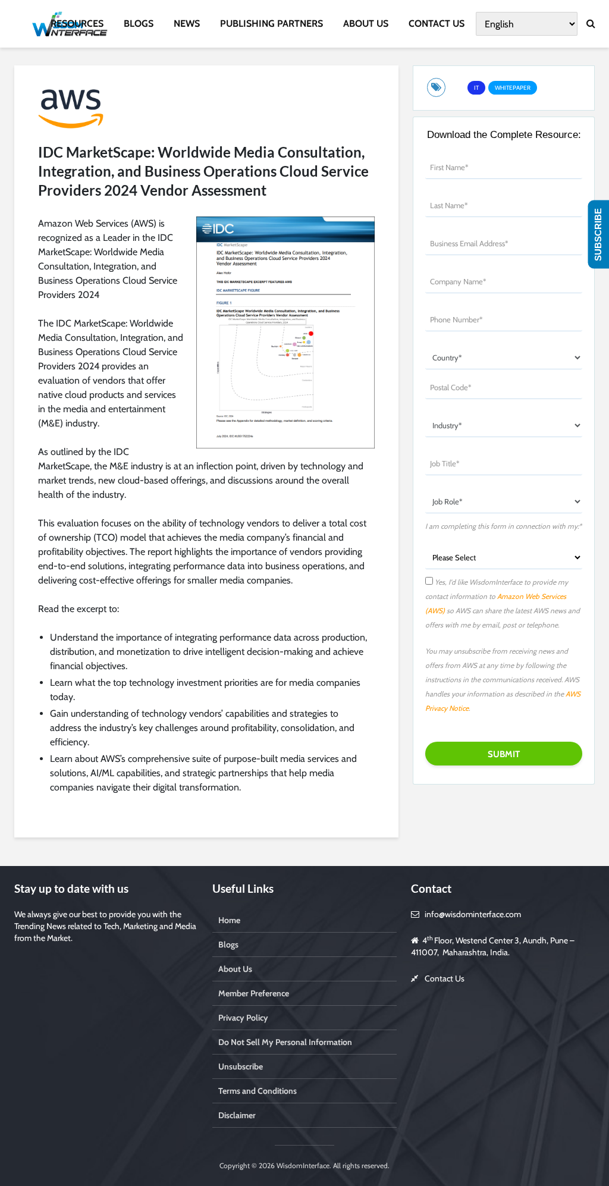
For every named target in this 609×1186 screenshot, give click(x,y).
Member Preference (253, 993)
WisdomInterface (302, 1165)
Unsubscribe (240, 1066)
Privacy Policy (243, 1017)
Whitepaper (512, 88)
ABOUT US (365, 23)
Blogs (228, 944)
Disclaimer (237, 1115)
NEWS (187, 23)
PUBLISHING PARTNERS (271, 23)
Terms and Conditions (257, 1090)
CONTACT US (436, 23)
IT (476, 88)
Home (229, 920)
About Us (235, 969)
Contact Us (444, 978)
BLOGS (138, 23)
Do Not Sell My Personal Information (285, 1042)
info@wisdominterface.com (473, 914)
